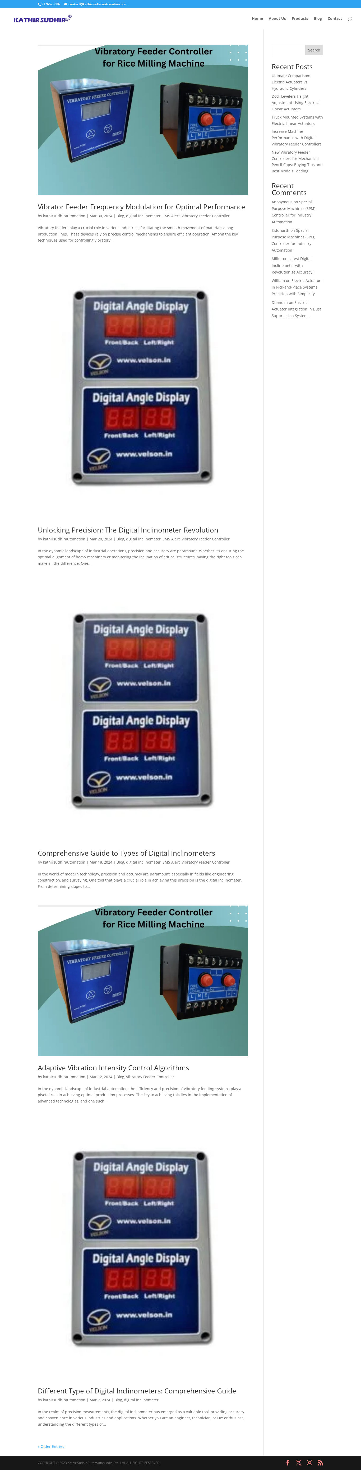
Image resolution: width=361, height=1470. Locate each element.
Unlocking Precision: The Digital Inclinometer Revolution (128, 530)
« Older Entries (51, 1446)
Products (300, 19)
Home (257, 19)
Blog (318, 19)
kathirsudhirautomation (64, 215)
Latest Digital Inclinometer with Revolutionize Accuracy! (292, 265)
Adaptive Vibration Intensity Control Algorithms (113, 1067)
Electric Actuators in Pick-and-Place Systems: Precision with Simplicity (297, 287)
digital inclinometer (143, 215)
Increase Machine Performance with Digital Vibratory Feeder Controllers (297, 138)
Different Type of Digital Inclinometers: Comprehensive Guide (137, 1391)
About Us (277, 19)
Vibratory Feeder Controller (206, 215)
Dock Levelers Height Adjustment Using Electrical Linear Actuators (296, 102)
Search (314, 50)
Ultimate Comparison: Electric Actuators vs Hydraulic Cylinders (291, 82)
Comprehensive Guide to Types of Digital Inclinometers (126, 853)
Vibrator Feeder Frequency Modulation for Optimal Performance (141, 206)
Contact (335, 19)
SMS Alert (171, 215)
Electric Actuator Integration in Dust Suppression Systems (296, 309)
